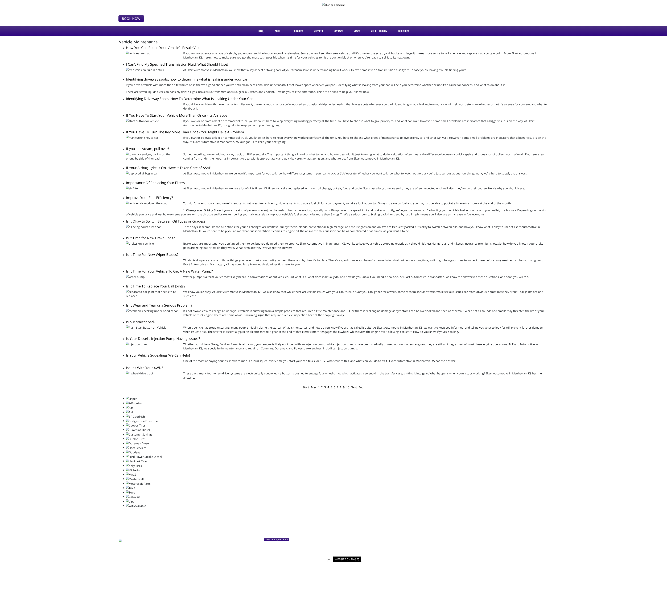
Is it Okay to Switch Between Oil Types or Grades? (165, 221)
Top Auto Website (388, 566)
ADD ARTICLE (330, 576)
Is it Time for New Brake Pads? (150, 238)
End (361, 387)
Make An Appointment (276, 539)
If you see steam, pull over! (147, 148)
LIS (341, 576)
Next (354, 387)
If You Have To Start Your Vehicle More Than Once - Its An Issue (176, 115)
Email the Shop (136, 545)
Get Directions (126, 534)
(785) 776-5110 (130, 11)
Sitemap (367, 571)
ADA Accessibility (321, 571)
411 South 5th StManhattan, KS (133, 6)
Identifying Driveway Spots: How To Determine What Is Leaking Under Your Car (189, 98)
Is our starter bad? (140, 322)
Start (306, 387)
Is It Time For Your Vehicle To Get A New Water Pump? (169, 271)
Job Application (338, 571)
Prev (313, 387)
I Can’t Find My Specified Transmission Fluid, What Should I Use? (177, 64)
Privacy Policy (354, 571)
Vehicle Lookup (379, 31)
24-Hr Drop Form (303, 571)
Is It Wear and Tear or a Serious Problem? (159, 305)
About (278, 31)
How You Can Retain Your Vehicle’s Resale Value (164, 47)
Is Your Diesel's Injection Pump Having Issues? (163, 338)
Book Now (131, 18)
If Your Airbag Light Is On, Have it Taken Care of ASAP (168, 167)
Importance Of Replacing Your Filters (155, 182)
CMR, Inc (363, 566)
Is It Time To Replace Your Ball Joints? (155, 286)
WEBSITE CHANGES (347, 559)
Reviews (338, 31)
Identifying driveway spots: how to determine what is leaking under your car (187, 79)
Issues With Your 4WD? (144, 367)
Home (261, 31)
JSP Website (374, 566)
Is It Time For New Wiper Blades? (152, 254)
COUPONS (298, 31)
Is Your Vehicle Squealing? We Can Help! (158, 355)
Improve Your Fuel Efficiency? (149, 197)
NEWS (357, 31)
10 (347, 387)
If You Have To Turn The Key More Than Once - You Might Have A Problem (185, 132)
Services (318, 31)
